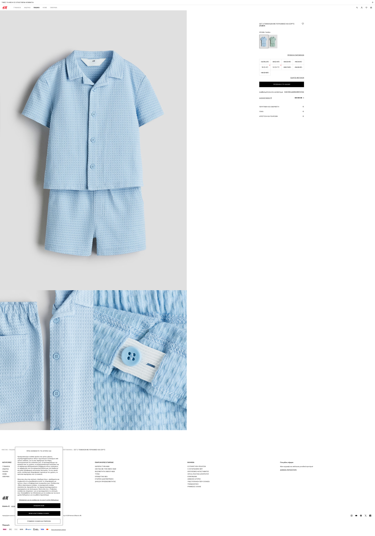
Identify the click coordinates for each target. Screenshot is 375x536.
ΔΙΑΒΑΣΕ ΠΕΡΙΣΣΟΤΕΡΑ (288, 470)
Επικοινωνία (192, 476)
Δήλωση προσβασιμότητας (105, 481)
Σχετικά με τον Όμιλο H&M (105, 469)
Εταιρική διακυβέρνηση (104, 479)
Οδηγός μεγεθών (297, 78)
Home (45, 7)
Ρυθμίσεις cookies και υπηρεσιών (39, 521)
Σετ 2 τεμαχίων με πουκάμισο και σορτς (89, 450)
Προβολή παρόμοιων (295, 55)
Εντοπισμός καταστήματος (198, 471)
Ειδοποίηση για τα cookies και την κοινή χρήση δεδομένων (39, 500)
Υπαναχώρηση (193, 484)
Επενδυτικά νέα (101, 476)
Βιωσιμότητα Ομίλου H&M (105, 471)
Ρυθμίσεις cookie (194, 486)
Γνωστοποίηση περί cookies (199, 481)
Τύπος (97, 474)
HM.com (5, 450)
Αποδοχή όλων (39, 506)
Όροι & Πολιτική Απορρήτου (198, 474)
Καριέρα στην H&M (102, 466)
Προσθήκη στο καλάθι (281, 84)
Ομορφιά (53, 7)
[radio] (263, 41)
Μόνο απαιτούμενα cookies (39, 513)
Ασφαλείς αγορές (194, 479)
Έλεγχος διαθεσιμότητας (294, 92)
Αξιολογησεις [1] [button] (265, 98)
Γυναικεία (17, 7)
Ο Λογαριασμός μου (195, 469)
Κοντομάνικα (67, 450)
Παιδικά (36, 7)
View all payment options (58, 529)
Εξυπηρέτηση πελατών (197, 466)
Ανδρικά (27, 7)
